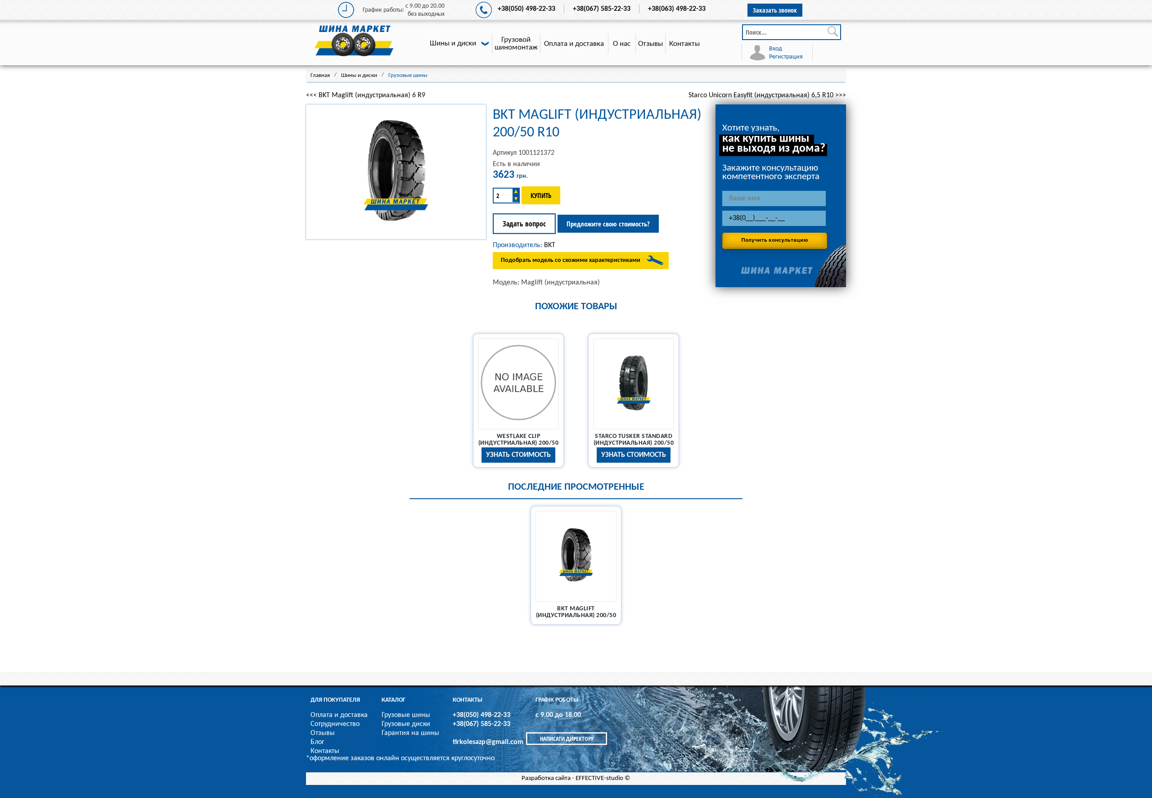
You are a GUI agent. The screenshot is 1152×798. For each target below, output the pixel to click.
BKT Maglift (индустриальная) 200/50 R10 (576, 615)
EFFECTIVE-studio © (603, 778)
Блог (317, 742)
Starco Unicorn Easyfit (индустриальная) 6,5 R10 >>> (767, 95)
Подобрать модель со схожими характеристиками (570, 260)
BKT (549, 245)
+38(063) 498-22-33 (677, 9)
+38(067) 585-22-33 (601, 9)
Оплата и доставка (574, 44)
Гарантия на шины (410, 733)
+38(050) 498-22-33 (526, 9)
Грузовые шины (406, 715)
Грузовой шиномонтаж (516, 43)
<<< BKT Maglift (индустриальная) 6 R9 (365, 95)
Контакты (684, 44)
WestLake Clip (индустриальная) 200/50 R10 (518, 443)
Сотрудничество (335, 724)
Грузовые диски (406, 724)
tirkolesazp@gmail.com (488, 742)
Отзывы (650, 44)
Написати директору (567, 739)
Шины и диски (453, 43)
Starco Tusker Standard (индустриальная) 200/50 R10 (634, 443)
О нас (621, 44)
